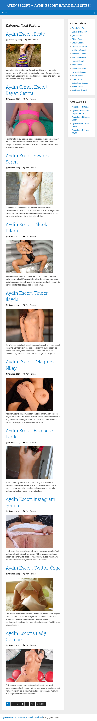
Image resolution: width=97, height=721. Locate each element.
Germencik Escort (80, 46)
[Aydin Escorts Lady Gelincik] (29, 665)
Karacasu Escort (79, 54)
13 (32, 704)
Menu (4, 13)
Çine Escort (77, 35)
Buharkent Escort (79, 32)
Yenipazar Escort (79, 90)
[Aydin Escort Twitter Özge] (29, 594)
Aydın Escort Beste (25, 34)
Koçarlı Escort (78, 61)
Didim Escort (77, 39)
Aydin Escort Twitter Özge (33, 568)
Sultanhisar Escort (80, 83)
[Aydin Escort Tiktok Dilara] (29, 256)
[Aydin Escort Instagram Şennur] (29, 531)
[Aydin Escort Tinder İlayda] (29, 325)
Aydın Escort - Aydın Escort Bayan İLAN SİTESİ (22, 717)
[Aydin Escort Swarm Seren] (29, 188)
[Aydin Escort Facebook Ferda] (29, 462)
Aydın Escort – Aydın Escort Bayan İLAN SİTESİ (48, 5)
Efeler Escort (78, 43)
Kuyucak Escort (79, 72)
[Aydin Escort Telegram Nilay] (29, 394)
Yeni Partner (33, 40)
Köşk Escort (77, 65)
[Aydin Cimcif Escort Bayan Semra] (29, 119)
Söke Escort (77, 79)
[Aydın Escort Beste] (23, 55)
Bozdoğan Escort (79, 28)
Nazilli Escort (77, 76)
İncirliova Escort (79, 50)
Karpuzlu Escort (79, 57)
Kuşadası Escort (79, 68)
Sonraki (40, 704)
